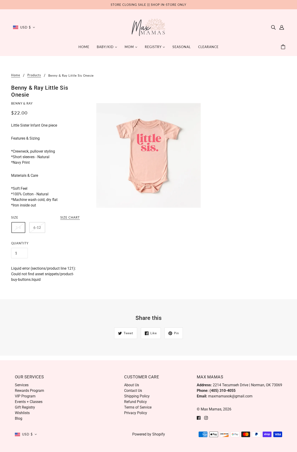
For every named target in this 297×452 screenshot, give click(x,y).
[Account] (282, 27)
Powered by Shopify (148, 434)
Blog (18, 418)
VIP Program (25, 396)
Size (14, 217)
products (34, 75)
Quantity (20, 243)
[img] (273, 27)
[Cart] (284, 47)
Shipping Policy (137, 396)
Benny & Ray (22, 103)
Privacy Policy (135, 413)
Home (15, 75)
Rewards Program (29, 390)
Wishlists (22, 413)
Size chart (70, 217)
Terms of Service (138, 407)
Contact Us (133, 390)
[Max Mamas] (148, 27)
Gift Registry (25, 407)
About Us (131, 385)
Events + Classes (28, 402)
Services (22, 385)
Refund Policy (135, 402)
